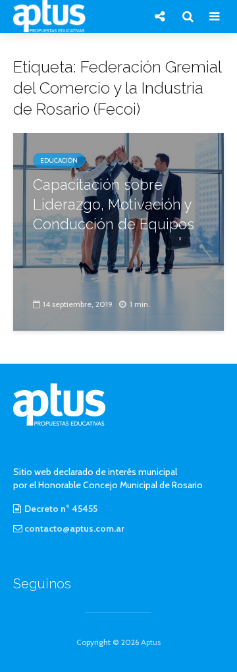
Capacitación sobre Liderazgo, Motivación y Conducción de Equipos (113, 204)
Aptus (151, 642)
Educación (59, 160)
